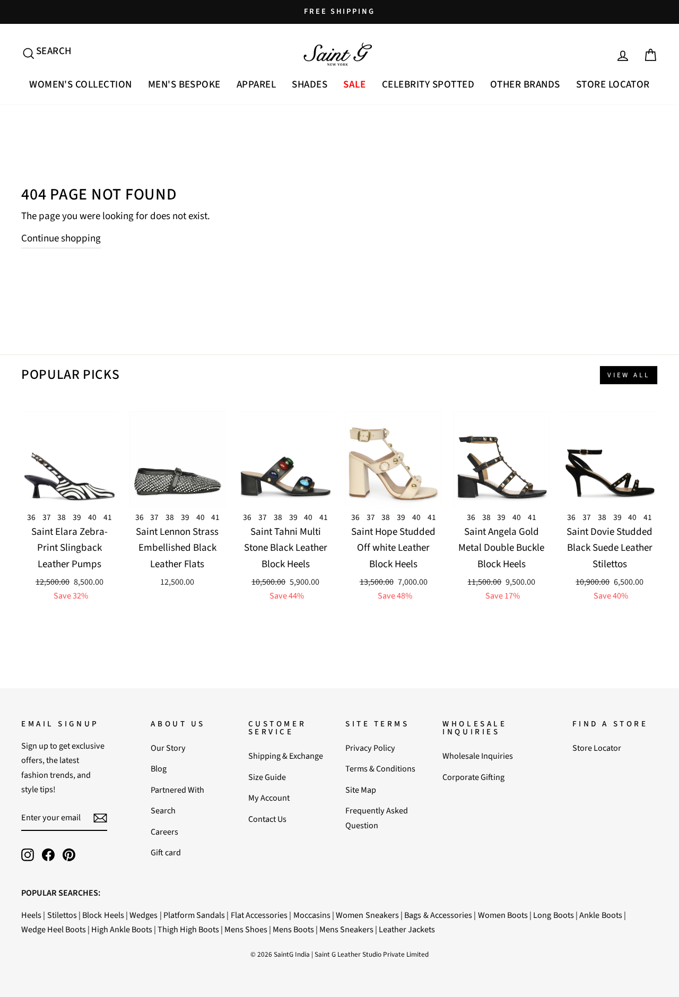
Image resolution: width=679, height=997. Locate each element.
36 (31, 517)
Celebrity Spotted (428, 84)
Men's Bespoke (184, 84)
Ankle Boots (600, 915)
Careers (164, 832)
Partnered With (177, 790)
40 (92, 517)
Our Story (168, 748)
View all (628, 375)
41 (107, 517)
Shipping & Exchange (285, 756)
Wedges (143, 915)
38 (61, 517)
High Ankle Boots (121, 929)
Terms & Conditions (380, 768)
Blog (159, 768)
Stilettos (62, 915)
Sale (354, 84)
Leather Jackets (407, 929)
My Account (269, 798)
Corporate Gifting (473, 777)
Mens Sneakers (346, 929)
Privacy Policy (370, 748)
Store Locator (613, 84)
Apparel (256, 84)
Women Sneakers (367, 915)
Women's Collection (80, 84)
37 (46, 517)
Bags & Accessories (438, 915)
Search (163, 810)
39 (77, 517)
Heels (31, 915)
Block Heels (103, 915)
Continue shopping (61, 238)
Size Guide (267, 777)
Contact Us (267, 819)
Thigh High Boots (188, 929)
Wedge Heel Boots (53, 929)
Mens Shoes (245, 929)
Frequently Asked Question (376, 817)
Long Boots (553, 915)
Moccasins (311, 915)
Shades (309, 84)
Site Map (360, 790)
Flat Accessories (259, 915)
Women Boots (503, 915)
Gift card (166, 852)
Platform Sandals (194, 915)
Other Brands (525, 84)
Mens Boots (293, 929)
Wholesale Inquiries (477, 756)
